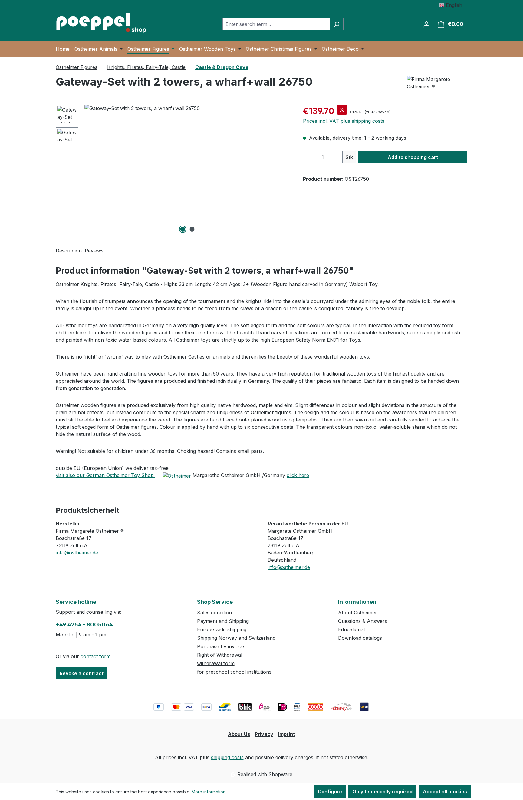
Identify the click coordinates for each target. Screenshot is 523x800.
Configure (330, 792)
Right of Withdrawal (219, 655)
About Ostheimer (357, 613)
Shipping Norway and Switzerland (236, 638)
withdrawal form (216, 663)
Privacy (264, 734)
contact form (95, 656)
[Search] (336, 24)
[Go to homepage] (101, 23)
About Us (239, 734)
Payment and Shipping (223, 621)
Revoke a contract (82, 673)
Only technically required (382, 792)
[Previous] (89, 170)
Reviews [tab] (94, 251)
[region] (173, 170)
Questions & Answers (362, 621)
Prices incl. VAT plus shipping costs (343, 121)
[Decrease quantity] (309, 157)
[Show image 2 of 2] (192, 229)
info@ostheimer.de (77, 553)
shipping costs (227, 757)
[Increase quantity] (336, 157)
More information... (210, 791)
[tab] (69, 251)
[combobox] (276, 24)
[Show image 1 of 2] (182, 229)
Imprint (286, 734)
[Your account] (426, 24)
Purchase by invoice (220, 646)
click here (298, 475)
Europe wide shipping (221, 629)
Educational (351, 629)
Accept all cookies (445, 792)
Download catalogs (360, 638)
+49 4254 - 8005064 (84, 624)
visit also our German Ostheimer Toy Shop (105, 475)
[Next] (286, 170)
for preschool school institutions (234, 672)
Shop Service (215, 602)
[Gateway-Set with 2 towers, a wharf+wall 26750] (187, 170)
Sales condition (214, 613)
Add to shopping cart (413, 157)
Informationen (357, 602)
